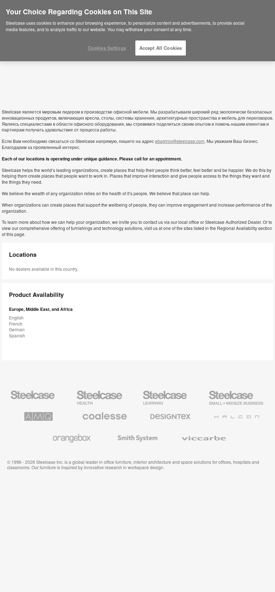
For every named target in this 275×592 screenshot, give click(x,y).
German (17, 329)
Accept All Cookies (160, 47)
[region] (137, 31)
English (16, 317)
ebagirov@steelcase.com (179, 141)
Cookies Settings (107, 47)
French (16, 324)
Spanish (17, 335)
